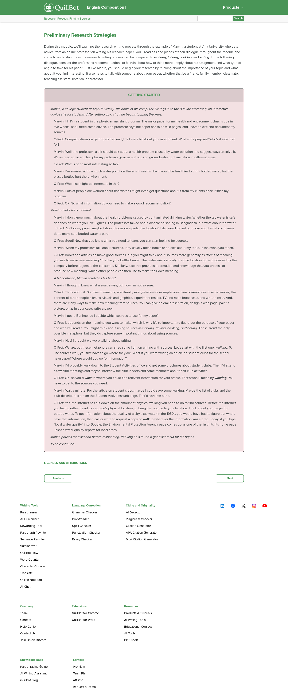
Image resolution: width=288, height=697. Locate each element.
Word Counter (29, 559)
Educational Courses (138, 627)
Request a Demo (84, 687)
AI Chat (25, 586)
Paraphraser (28, 512)
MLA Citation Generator (142, 539)
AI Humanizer (29, 519)
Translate (26, 573)
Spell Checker (81, 526)
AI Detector (133, 512)
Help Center (28, 627)
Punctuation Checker (86, 533)
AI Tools (129, 633)
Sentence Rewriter (32, 539)
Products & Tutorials (138, 613)
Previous (58, 478)
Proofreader (80, 519)
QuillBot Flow (29, 553)
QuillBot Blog (29, 680)
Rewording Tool (31, 526)
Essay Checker (82, 539)
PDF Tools (131, 640)
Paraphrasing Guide (34, 667)
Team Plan (80, 673)
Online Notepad (31, 580)
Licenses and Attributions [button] (65, 463)
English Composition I (106, 7)
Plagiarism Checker (139, 519)
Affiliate (78, 680)
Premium (79, 667)
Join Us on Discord (33, 640)
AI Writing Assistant (33, 673)
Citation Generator (138, 526)
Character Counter (32, 566)
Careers (25, 620)
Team (24, 613)
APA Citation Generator (142, 533)
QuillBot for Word (83, 620)
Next (230, 478)
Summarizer (28, 546)
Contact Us (27, 633)
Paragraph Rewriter (33, 533)
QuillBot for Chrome (85, 613)
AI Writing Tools (135, 620)
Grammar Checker (84, 512)
